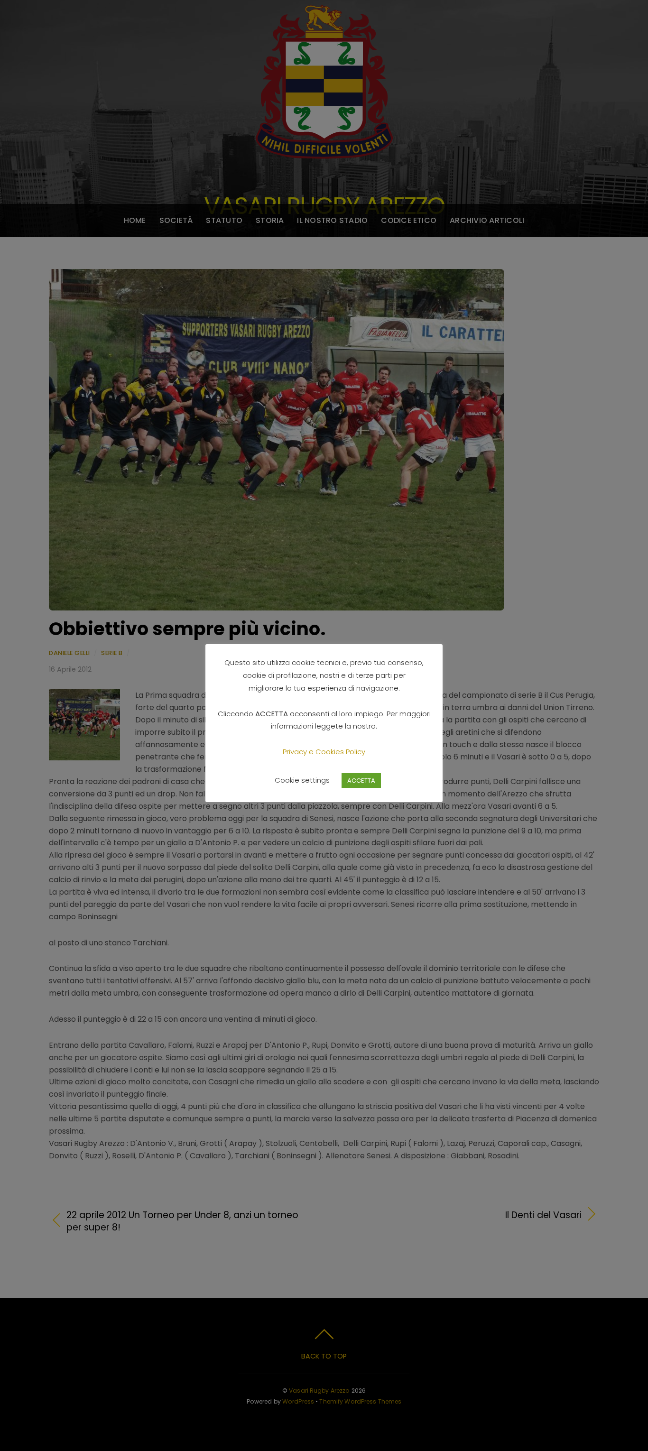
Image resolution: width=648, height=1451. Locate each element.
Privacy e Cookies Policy (324, 752)
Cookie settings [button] (302, 780)
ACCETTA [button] (361, 780)
